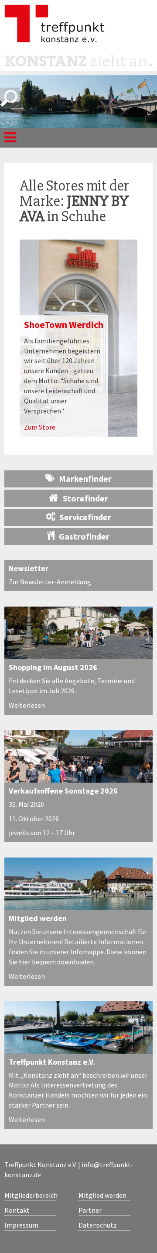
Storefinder (85, 498)
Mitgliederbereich (30, 1195)
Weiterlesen (27, 705)
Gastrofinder (84, 536)
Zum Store (39, 427)
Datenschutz (97, 1225)
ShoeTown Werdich (63, 324)
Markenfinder (85, 478)
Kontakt (17, 1210)
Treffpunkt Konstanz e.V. (52, 1062)
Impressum (21, 1225)
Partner (90, 1210)
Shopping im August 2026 (53, 667)
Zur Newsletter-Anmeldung (50, 581)
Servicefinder (85, 517)
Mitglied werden (38, 918)
